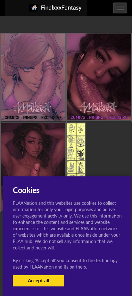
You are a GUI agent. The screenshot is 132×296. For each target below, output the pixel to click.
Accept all (38, 280)
